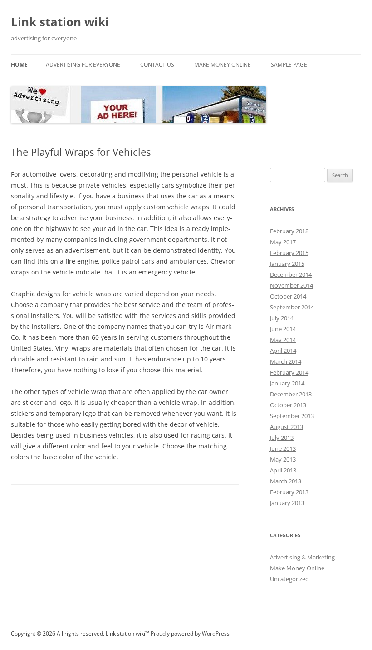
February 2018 (289, 231)
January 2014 (287, 383)
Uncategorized (289, 579)
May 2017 (283, 242)
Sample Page (289, 64)
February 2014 (289, 372)
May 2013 (283, 459)
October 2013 (288, 405)
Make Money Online (222, 64)
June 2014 (283, 329)
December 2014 (291, 274)
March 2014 (285, 361)
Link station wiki (60, 22)
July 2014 (282, 318)
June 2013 (283, 448)
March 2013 (285, 481)
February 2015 (289, 253)
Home (19, 64)
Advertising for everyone (83, 64)
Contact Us (157, 64)
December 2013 (291, 394)
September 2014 (292, 307)
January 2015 (287, 264)
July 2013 (282, 437)
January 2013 (287, 503)
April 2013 (283, 470)
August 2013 (286, 427)
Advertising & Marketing (302, 557)
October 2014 (288, 296)
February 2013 (289, 492)
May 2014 (283, 340)
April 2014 (283, 351)
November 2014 (291, 285)
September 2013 (292, 416)
